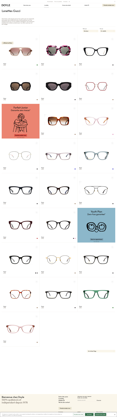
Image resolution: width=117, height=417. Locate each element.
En (69, 1)
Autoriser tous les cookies (100, 414)
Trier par (101, 28)
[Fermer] (114, 414)
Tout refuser (89, 414)
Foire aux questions (58, 1)
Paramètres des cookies (78, 414)
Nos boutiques (50, 1)
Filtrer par (85, 28)
